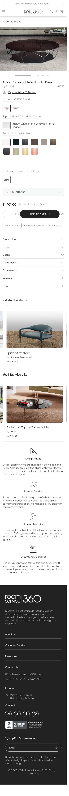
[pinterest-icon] (35, 711)
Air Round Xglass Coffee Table (27, 424)
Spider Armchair (18, 351)
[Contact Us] (56, 11)
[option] (7, 180)
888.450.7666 (17, 676)
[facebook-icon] (26, 711)
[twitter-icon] (17, 711)
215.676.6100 (35, 676)
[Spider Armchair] (33, 329)
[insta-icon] (8, 711)
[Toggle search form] (51, 11)
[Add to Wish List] (62, 214)
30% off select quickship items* (33, 3)
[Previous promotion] (3, 3)
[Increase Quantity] (15, 214)
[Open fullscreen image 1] (33, 49)
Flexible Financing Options (34, 204)
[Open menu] (3, 11)
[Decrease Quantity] (5, 214)
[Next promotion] (63, 3)
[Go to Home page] (33, 12)
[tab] (23, 75)
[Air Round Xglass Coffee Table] (33, 402)
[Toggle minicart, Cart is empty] (62, 11)
